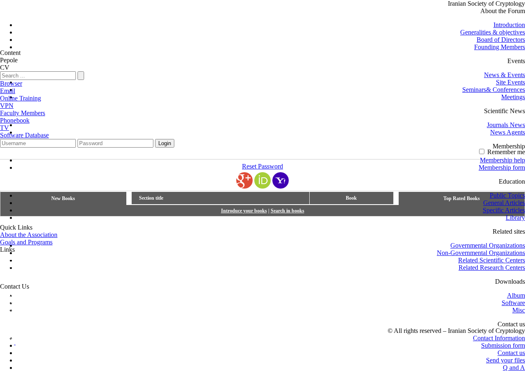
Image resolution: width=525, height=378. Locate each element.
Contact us (511, 352)
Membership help (502, 160)
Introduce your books (244, 211)
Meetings (513, 96)
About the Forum (502, 10)
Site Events (510, 82)
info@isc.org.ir (19, 308)
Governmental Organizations (487, 245)
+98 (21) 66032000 (25, 315)
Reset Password (262, 166)
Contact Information (499, 338)
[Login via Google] (244, 180)
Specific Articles (504, 210)
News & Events (504, 74)
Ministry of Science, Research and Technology (60, 271)
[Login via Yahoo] (280, 180)
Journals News (506, 124)
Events (516, 60)
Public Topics (507, 195)
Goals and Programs (26, 242)
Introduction (509, 24)
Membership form (502, 167)
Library (515, 217)
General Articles (504, 202)
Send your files (505, 360)
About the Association (28, 234)
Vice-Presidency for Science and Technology (58, 279)
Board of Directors (501, 39)
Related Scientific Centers (491, 260)
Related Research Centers (492, 267)
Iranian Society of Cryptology (486, 3)
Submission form (503, 345)
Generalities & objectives (492, 32)
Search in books (287, 211)
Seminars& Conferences (493, 89)
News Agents (507, 132)
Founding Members (499, 46)
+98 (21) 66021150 (81, 315)
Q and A (514, 367)
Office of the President (29, 264)
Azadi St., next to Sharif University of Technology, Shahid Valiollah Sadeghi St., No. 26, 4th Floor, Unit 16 (139, 293)
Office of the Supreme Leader (38, 256)
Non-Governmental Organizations (481, 252)
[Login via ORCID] (262, 180)
